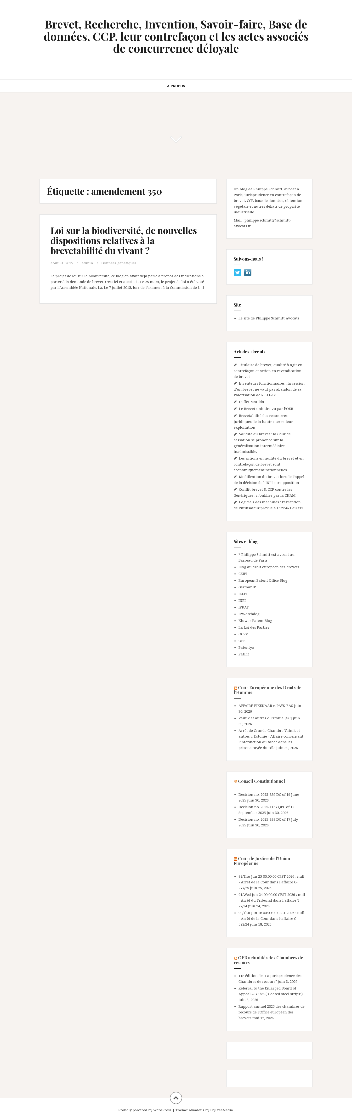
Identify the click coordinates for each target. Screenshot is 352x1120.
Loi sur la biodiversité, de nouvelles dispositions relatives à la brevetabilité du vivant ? (124, 240)
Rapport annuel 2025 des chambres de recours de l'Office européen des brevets (271, 1012)
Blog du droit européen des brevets (268, 566)
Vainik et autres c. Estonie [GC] (265, 718)
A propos (176, 86)
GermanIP (247, 587)
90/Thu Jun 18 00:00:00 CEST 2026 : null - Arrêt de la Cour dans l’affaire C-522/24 (271, 918)
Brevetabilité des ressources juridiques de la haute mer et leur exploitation (263, 421)
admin (87, 263)
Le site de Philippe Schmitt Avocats (268, 318)
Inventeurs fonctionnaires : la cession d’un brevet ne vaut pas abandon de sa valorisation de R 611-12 (269, 389)
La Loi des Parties (253, 627)
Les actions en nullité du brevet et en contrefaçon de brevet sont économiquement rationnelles (269, 464)
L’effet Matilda (251, 401)
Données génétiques (118, 263)
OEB (241, 640)
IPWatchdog (249, 613)
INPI (242, 600)
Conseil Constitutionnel (261, 781)
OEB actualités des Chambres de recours (268, 960)
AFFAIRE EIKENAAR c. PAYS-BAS (265, 705)
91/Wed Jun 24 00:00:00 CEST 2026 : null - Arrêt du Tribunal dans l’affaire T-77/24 (271, 900)
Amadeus (196, 1110)
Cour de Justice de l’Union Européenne (262, 861)
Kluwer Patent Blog (255, 620)
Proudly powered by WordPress (144, 1110)
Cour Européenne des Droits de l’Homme (267, 690)
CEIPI (242, 573)
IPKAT (243, 607)
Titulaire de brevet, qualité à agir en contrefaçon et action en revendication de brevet (268, 370)
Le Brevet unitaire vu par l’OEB (266, 408)
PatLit (243, 654)
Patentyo (246, 647)
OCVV (243, 633)
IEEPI (242, 593)
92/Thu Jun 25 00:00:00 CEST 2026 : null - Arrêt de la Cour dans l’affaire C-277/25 (271, 882)
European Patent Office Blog (262, 580)
